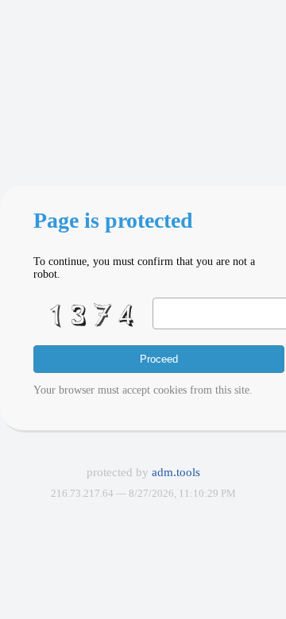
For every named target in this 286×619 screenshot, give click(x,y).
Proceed (159, 359)
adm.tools (176, 472)
